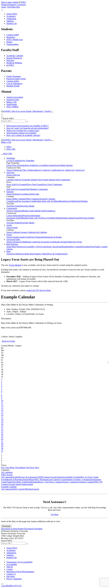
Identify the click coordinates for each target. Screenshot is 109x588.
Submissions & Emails (52, 237)
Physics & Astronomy (28, 477)
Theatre (9, 482)
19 (2, 422)
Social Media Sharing (63, 165)
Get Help (15, 254)
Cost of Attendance (14, 83)
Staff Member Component (37, 189)
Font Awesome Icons (45, 242)
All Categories (7, 477)
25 (2, 436)
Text (92, 247)
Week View (15, 467)
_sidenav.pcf (69, 170)
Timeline (84, 201)
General (35, 489)
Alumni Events (12, 99)
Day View (5, 467)
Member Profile (13, 86)
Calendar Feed (39, 211)
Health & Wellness (14, 63)
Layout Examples (13, 160)
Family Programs (13, 76)
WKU (9, 147)
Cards (36, 194)
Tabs (78, 201)
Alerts (31, 194)
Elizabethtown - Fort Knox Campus (46, 482)
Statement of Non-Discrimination (20, 571)
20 (2, 424)
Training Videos (40, 254)
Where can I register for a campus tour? (22, 130)
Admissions (11, 19)
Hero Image (49, 165)
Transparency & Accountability (19, 562)
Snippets (10, 192)
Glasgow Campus (68, 482)
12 (2, 405)
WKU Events (6, 475)
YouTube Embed (13, 206)
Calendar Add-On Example (17, 180)
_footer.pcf (46, 170)
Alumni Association (14, 97)
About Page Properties (15, 165)
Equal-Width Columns (15, 199)
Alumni (59, 477)
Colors (44, 247)
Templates (10, 158)
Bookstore (10, 37)
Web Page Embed (86, 218)
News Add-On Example (16, 184)
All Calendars (7, 472)
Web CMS (10, 149)
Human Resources (14, 58)
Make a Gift (11, 102)
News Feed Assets (34, 184)
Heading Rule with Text (44, 201)
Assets (9, 225)
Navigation (86, 247)
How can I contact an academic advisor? (23, 135)
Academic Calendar (14, 55)
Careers (9, 569)
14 (2, 410)
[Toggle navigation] (2, 154)
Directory (10, 60)
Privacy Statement (14, 579)
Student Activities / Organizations (80, 479)
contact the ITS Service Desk (38, 290)
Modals (62, 201)
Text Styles (77, 242)
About (9, 254)
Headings (66, 247)
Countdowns (11, 201)
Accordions (24, 194)
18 (2, 420)
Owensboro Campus (85, 482)
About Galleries (13, 232)
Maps (56, 201)
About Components (14, 211)
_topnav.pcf (80, 170)
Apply (3, 7)
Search (65, 254)
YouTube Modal (27, 206)
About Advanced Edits (16, 242)
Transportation (12, 44)
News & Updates (54, 254)
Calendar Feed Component (58, 180)
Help (8, 251)
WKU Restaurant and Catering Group (50, 479)
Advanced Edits (13, 239)
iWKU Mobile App (14, 39)
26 (2, 439)
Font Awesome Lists (25, 201)
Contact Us (11, 574)
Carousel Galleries (27, 232)
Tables (70, 242)
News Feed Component (52, 184)
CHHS (40, 477)
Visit (9, 7)
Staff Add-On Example (16, 189)
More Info (15, 7)
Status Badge (68, 218)
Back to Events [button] (8, 341)
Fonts (59, 247)
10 (2, 400)
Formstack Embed (14, 218)
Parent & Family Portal (16, 79)
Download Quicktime (33, 529)
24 (2, 434)
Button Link (28, 211)
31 (2, 451)
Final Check (52, 247)
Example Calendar (9, 487)
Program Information (31, 215)
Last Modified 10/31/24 (11, 586)
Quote (76, 218)
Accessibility (11, 564)
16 (2, 415)
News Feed (46, 218)
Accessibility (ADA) (32, 247)
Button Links (31, 242)
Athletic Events (72, 477)
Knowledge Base (26, 254)
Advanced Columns (46, 199)
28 (2, 444)
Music (31, 479)
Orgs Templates (27, 160)
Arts (64, 477)
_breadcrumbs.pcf (33, 170)
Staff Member (57, 218)
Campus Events (49, 477)
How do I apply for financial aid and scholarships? (27, 128)
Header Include (60, 242)
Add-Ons (10, 172)
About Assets (12, 227)
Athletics (10, 21)
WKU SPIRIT (12, 107)
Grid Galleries (41, 232)
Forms (9, 235)
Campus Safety (12, 35)
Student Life (11, 23)
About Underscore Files (16, 170)
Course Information (14, 215)
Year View (34, 467)
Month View (25, 467)
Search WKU (7, 118)
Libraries (25, 479)
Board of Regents (14, 479)
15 (2, 412)
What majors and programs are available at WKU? (27, 126)
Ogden (16, 477)
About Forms (12, 237)
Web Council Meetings (22, 489)
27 (2, 441)
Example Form (24, 237)
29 (2, 446)
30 (2, 448)
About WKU (11, 14)
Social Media (70, 201)
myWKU (10, 65)
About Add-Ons (13, 175)
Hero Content (75, 247)
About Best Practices (15, 247)
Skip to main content (9, 2)
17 (2, 417)
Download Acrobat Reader (12, 529)
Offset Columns (31, 199)
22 (2, 429)
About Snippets (12, 194)
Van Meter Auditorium (21, 482)
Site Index (10, 576)
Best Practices (12, 244)
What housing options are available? (21, 133)
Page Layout (39, 165)
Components (11, 208)
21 (2, 427)
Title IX (9, 567)
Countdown (50, 211)
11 (2, 403)
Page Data (29, 165)
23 (2, 432)
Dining (9, 42)
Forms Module (15, 265)
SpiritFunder (11, 104)
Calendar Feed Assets (38, 180)
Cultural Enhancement (23, 484)
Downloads (6, 526)
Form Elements (36, 237)
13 (2, 408)
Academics (11, 16)
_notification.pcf (57, 170)
